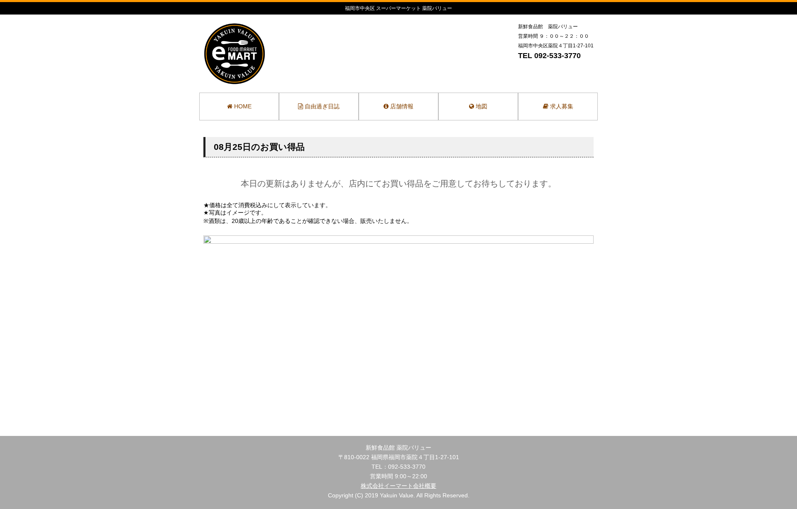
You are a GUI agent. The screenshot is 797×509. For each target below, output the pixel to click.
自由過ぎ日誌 (321, 106)
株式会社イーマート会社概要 (398, 485)
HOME (242, 106)
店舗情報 (401, 106)
